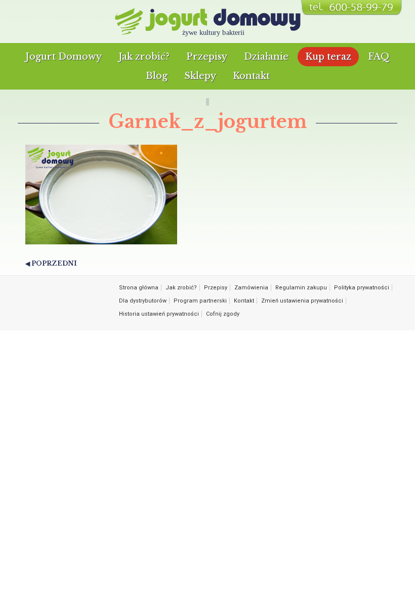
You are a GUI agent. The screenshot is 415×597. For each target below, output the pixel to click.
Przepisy (206, 56)
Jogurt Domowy (63, 56)
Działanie (266, 56)
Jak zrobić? (144, 56)
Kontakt (251, 75)
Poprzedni (54, 263)
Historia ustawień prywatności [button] (159, 314)
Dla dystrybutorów (143, 300)
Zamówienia (251, 287)
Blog (157, 75)
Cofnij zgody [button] (222, 314)
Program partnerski (200, 300)
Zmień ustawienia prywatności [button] (302, 300)
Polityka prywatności (361, 287)
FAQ (379, 56)
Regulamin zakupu (301, 287)
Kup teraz (328, 56)
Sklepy (200, 75)
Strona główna (138, 287)
